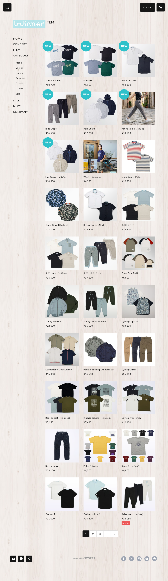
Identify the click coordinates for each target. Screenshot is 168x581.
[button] (147, 7)
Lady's (19, 73)
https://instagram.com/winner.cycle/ (139, 558)
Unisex (19, 67)
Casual (19, 83)
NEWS (17, 106)
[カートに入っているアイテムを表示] (161, 7)
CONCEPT (20, 44)
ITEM (17, 49)
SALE (16, 100)
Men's (19, 62)
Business (20, 78)
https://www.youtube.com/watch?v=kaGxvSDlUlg (146, 558)
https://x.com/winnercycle (131, 558)
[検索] (7, 7)
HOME (17, 38)
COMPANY (20, 111)
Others (19, 88)
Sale (18, 93)
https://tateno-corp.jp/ (154, 558)
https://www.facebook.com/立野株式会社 (123, 558)
